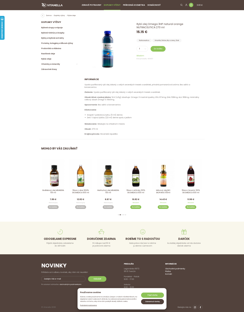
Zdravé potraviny (91, 5)
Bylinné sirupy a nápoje (52, 27)
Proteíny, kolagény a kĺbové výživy (57, 43)
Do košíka (158, 48)
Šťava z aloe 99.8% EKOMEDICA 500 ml (80, 191)
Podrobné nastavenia (88, 305)
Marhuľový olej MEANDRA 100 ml (108, 191)
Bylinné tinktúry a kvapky (52, 33)
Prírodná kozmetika (134, 5)
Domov (49, 15)
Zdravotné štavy (49, 69)
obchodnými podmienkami (70, 284)
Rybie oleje (71, 15)
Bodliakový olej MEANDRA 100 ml (53, 191)
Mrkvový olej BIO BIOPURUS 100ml (163, 191)
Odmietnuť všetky (152, 301)
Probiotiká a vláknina (51, 48)
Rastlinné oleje (48, 53)
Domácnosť (154, 5)
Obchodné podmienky (175, 268)
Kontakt (168, 274)
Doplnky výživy (112, 5)
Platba (168, 271)
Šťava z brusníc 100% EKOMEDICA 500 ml (191, 191)
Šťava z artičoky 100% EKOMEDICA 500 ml (135, 191)
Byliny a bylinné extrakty (52, 38)
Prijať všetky (152, 295)
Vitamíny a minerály (50, 64)
